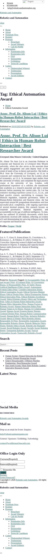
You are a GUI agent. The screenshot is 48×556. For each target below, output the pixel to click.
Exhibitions (15, 61)
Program (9, 39)
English (30, 2)
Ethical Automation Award (11, 292)
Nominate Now (11, 35)
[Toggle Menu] (1, 495)
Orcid (18, 226)
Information (10, 49)
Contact (8, 78)
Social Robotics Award (16, 328)
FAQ (13, 56)
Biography (13, 280)
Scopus (11, 226)
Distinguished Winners (20, 68)
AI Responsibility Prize (16, 285)
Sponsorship (16, 59)
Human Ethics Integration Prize (13, 304)
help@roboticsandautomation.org (14, 434)
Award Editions (17, 75)
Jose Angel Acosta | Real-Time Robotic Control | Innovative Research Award (25, 366)
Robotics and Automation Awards (14, 418)
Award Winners (17, 44)
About (8, 32)
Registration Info (18, 54)
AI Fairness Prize (23, 282)
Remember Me (9, 470)
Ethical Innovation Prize (10, 297)
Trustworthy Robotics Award (29, 333)
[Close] (1, 83)
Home (8, 30)
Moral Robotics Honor (30, 318)
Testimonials (16, 71)
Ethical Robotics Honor (17, 299)
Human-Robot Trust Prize (18, 316)
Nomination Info (18, 51)
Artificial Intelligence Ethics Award (15, 287)
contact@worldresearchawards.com (15, 443)
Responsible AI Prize (9, 321)
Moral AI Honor (13, 318)
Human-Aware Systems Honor (20, 311)
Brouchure (15, 42)
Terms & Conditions (19, 63)
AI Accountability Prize (35, 280)
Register (8, 37)
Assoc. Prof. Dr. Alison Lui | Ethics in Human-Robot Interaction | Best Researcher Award (23, 117)
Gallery (8, 66)
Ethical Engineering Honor (36, 294)
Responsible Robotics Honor (12, 323)
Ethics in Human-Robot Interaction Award (23, 302)
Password (8, 464)
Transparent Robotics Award (18, 330)
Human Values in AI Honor (11, 309)
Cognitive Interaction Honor (30, 289)
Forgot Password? (7, 477)
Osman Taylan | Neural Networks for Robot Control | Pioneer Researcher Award (23, 357)
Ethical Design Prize (15, 294)
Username (9, 459)
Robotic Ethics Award (15, 326)
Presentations (16, 73)
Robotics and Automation (10, 12)
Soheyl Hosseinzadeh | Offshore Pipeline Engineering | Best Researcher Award (22, 362)
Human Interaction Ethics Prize (28, 306)
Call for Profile (17, 47)
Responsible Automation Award (32, 321)
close (2, 23)
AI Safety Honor (34, 285)
